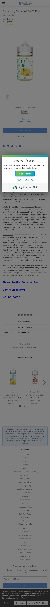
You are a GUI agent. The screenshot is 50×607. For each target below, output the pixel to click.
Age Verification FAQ (25, 180)
